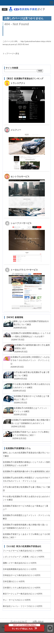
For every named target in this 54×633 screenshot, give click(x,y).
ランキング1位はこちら (24, 627)
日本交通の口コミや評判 (14, 581)
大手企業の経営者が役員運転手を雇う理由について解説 (26, 488)
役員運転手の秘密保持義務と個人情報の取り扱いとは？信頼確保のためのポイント (25, 526)
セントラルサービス (20, 176)
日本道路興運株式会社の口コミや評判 (19, 569)
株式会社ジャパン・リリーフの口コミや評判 (22, 606)
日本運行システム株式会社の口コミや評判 (21, 588)
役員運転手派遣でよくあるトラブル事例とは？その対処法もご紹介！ (26, 536)
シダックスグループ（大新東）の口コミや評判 (23, 557)
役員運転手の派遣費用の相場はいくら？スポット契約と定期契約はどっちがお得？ (26, 463)
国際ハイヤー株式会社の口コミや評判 (19, 563)
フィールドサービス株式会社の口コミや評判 (22, 551)
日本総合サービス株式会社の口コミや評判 (21, 575)
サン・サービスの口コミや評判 (16, 600)
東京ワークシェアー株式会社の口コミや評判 (22, 594)
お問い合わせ (38, 621)
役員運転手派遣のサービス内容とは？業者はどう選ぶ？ (25, 507)
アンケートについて (18, 621)
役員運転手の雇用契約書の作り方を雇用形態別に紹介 (26, 471)
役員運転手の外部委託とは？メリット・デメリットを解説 (26, 517)
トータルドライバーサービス (24, 269)
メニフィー (16, 130)
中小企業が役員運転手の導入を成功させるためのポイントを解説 (26, 498)
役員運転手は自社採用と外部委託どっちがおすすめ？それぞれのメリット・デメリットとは (26, 479)
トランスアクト (18, 83)
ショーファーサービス (21, 223)
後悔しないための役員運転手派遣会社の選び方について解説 (26, 454)
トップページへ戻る (11, 53)
